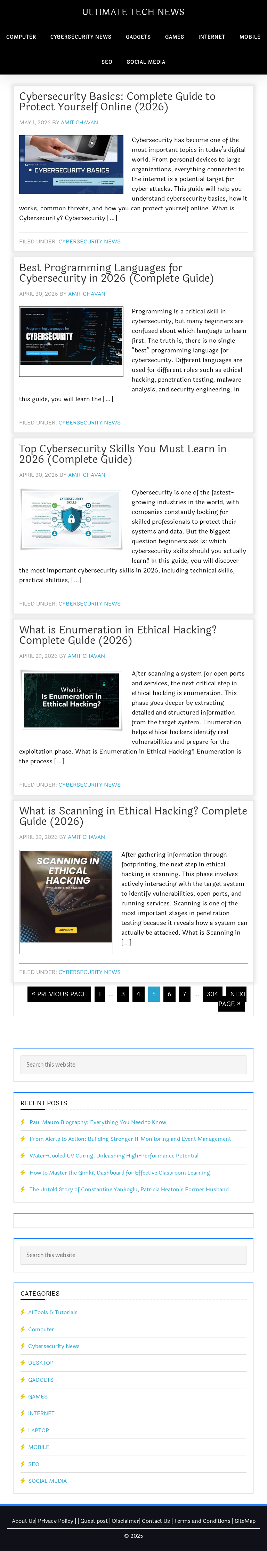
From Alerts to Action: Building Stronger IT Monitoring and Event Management (130, 1139)
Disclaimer (125, 1521)
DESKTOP (41, 1362)
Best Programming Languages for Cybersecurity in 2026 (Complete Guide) (117, 273)
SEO (33, 1464)
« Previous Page (59, 994)
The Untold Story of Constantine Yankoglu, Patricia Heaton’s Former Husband (129, 1189)
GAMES (38, 1396)
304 (212, 994)
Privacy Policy (55, 1521)
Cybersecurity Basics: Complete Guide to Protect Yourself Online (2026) (117, 101)
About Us (23, 1521)
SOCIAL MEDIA (47, 1480)
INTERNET (41, 1413)
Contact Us (156, 1521)
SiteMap (245, 1521)
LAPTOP (38, 1430)
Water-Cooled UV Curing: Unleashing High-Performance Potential (114, 1155)
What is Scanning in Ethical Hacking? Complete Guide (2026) (133, 816)
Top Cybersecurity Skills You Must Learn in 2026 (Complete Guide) (123, 454)
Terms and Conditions (202, 1521)
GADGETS (41, 1379)
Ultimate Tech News (133, 12)
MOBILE (38, 1447)
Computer (41, 1329)
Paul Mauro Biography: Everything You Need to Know (98, 1122)
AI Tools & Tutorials (53, 1312)
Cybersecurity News (89, 241)
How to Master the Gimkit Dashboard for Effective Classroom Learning (120, 1172)
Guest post (94, 1521)
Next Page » (232, 999)
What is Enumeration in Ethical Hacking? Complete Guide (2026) (118, 635)
